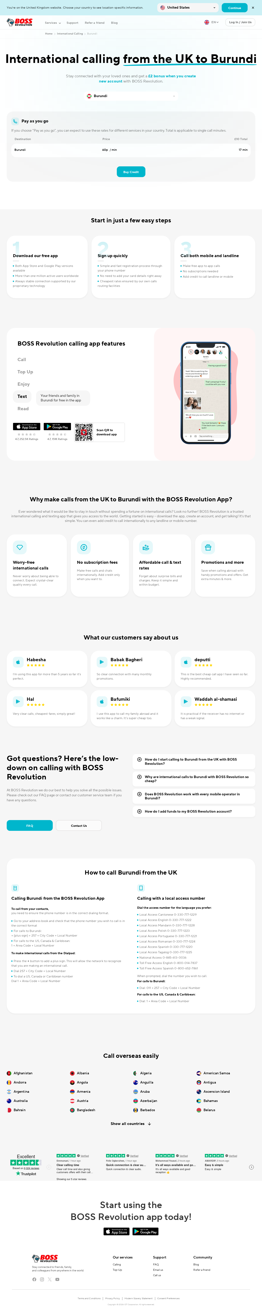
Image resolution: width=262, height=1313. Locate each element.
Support (72, 23)
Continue (234, 8)
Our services (123, 1257)
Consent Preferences (168, 1298)
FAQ (29, 826)
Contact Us (79, 826)
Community (202, 1257)
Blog (114, 23)
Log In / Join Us (240, 22)
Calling (117, 1264)
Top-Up (117, 1270)
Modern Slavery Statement (138, 1298)
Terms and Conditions (89, 1298)
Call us (157, 1275)
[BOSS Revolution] (19, 22)
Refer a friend (95, 23)
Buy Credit (131, 172)
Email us (158, 1270)
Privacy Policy (112, 1298)
